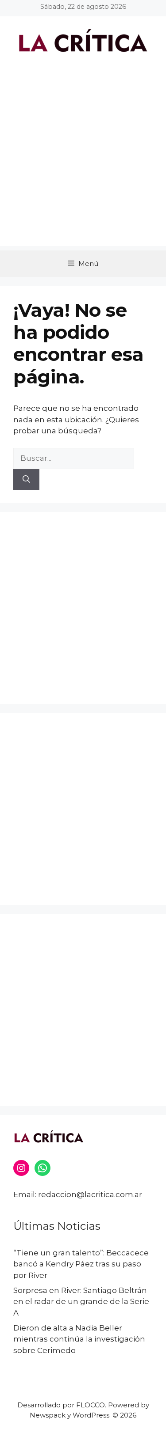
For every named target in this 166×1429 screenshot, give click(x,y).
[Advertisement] (83, 163)
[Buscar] (26, 479)
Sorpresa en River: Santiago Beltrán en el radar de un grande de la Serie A (81, 1301)
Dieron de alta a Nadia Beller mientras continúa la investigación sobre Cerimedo (79, 1339)
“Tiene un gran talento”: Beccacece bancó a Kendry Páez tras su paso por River (81, 1264)
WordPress (91, 1415)
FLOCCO (90, 1405)
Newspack (48, 1415)
